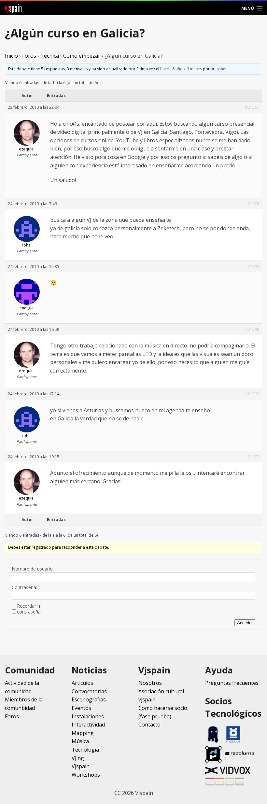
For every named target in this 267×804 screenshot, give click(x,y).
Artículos (82, 682)
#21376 (252, 203)
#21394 (252, 266)
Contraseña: (24, 587)
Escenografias (89, 699)
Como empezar (81, 55)
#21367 (252, 107)
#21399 (252, 394)
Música (80, 741)
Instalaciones (88, 716)
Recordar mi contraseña (30, 609)
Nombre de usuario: (33, 569)
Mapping (83, 733)
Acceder (245, 622)
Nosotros (150, 682)
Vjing (78, 758)
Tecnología (85, 749)
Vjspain (81, 766)
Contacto (149, 724)
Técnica (49, 55)
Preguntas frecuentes (232, 682)
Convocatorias (89, 691)
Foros (29, 55)
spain (13, 8)
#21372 (252, 456)
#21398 (252, 329)
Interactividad (88, 724)
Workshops (86, 774)
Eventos (81, 708)
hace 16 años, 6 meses (181, 69)
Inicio (11, 55)
